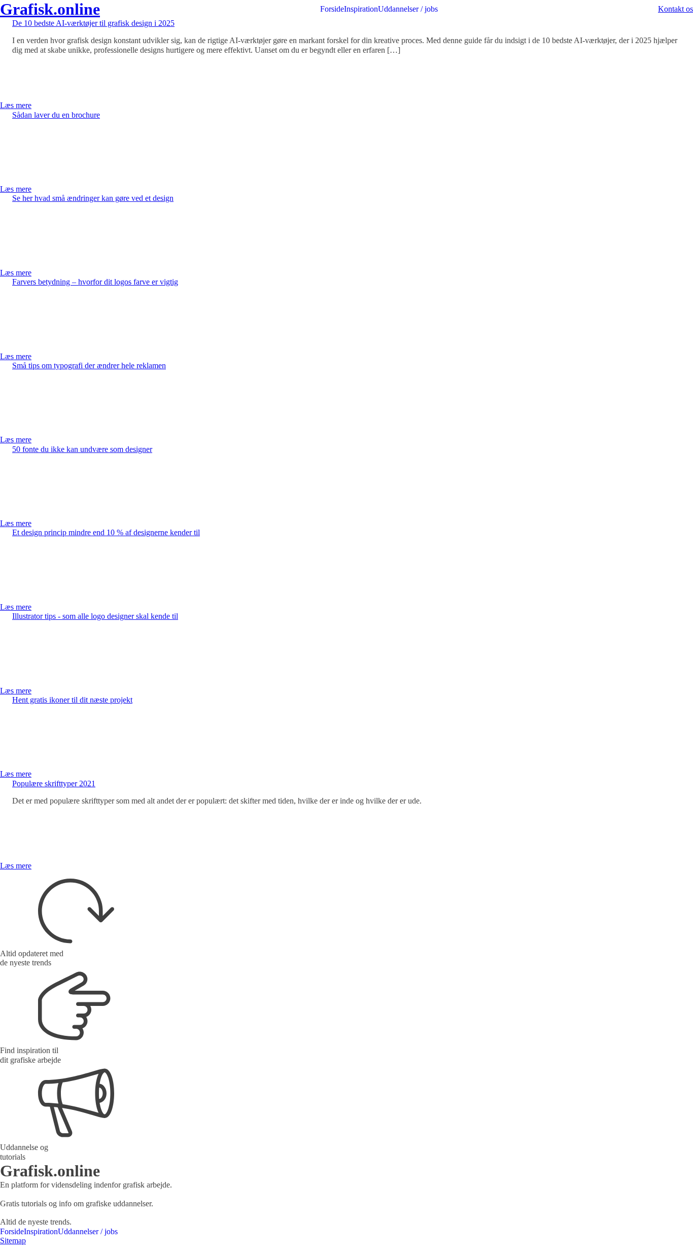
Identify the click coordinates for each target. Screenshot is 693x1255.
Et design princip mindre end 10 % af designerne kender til (106, 532)
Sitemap (13, 1240)
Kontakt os (675, 9)
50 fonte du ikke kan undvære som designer (82, 449)
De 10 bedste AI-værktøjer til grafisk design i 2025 (93, 23)
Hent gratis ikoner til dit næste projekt (72, 699)
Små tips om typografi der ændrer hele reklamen (89, 365)
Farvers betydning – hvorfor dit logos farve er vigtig (95, 281)
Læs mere (15, 105)
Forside (332, 9)
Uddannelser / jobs (408, 9)
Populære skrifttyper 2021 (53, 783)
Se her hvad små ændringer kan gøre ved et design (93, 198)
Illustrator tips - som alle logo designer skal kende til (95, 616)
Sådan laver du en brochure (56, 115)
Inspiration (361, 9)
